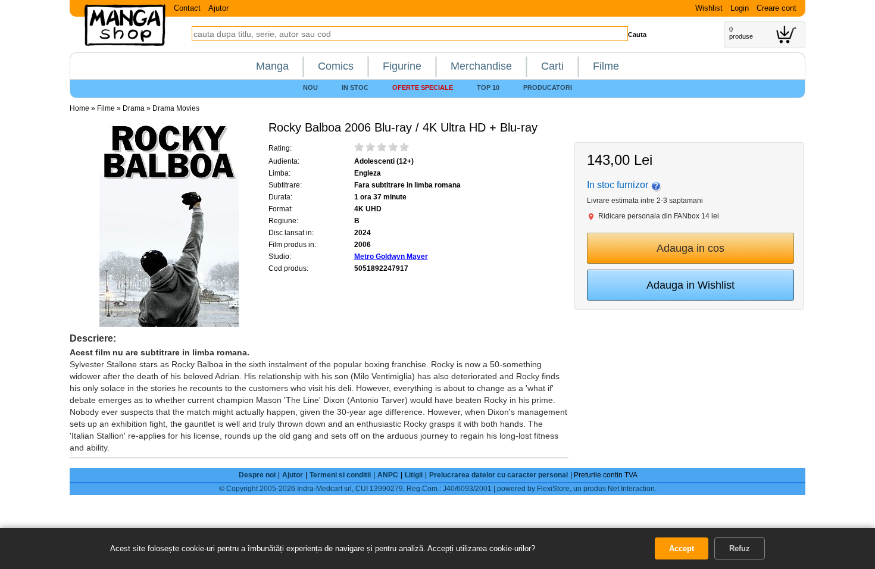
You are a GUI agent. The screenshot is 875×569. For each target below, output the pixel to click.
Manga (272, 66)
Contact (187, 8)
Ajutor (218, 8)
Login (739, 8)
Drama (134, 108)
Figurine (402, 66)
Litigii (414, 475)
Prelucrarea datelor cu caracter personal (498, 475)
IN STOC (355, 87)
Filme (606, 66)
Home (79, 108)
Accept (681, 548)
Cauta (637, 34)
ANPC (387, 475)
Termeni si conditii (340, 475)
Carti (552, 66)
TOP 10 (488, 87)
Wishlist (709, 8)
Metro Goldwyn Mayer (391, 256)
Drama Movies (175, 108)
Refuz (739, 548)
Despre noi (257, 475)
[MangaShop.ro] (125, 43)
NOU (310, 87)
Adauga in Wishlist (690, 285)
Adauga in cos (690, 248)
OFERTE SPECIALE (422, 87)
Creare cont (776, 8)
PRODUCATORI (547, 87)
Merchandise (481, 66)
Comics (336, 66)
